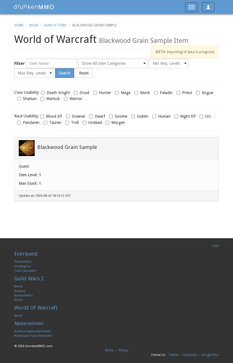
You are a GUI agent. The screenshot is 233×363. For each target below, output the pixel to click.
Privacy (123, 350)
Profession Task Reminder (33, 336)
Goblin (142, 116)
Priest (187, 92)
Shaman (30, 98)
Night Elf (187, 116)
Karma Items (23, 295)
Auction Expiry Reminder (32, 331)
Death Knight (58, 92)
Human (164, 116)
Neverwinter (29, 323)
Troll (75, 122)
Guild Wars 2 (29, 278)
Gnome (121, 116)
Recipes (20, 291)
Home (19, 25)
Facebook (190, 355)
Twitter (173, 355)
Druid (84, 92)
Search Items (55, 25)
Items (18, 286)
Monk (145, 92)
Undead (95, 122)
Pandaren (31, 122)
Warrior (76, 98)
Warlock (53, 98)
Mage (125, 92)
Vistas (18, 300)
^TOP (215, 246)
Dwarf (100, 116)
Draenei (78, 116)
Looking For (22, 266)
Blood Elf (54, 116)
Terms (109, 350)
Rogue (207, 92)
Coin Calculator (25, 271)
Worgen (118, 122)
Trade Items (23, 262)
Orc (208, 116)
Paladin (166, 92)
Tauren (55, 122)
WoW (33, 25)
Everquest (26, 254)
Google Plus (210, 355)
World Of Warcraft (36, 308)
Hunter (105, 92)
